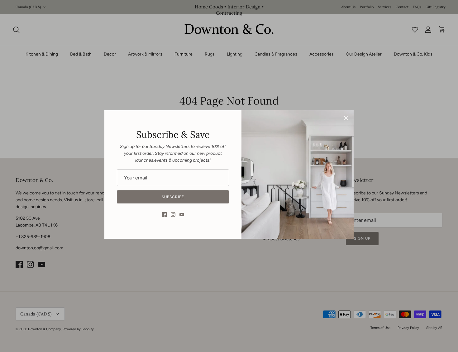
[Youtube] (181, 214)
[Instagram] (173, 214)
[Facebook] (164, 214)
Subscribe (173, 197)
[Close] (346, 118)
